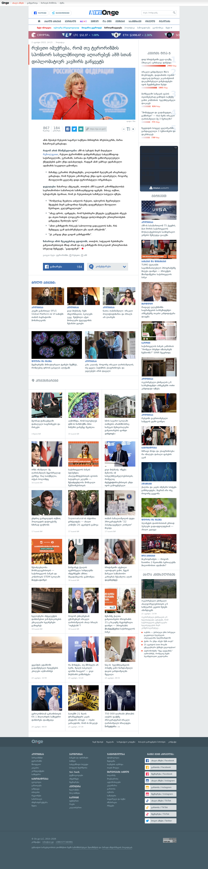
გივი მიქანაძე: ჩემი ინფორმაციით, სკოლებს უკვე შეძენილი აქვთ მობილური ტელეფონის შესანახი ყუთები (85, 306)
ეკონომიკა (158, 28)
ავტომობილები (114, 782)
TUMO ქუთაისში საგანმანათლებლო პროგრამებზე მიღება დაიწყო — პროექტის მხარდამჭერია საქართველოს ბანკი (158, 259)
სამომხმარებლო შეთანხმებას (85, 847)
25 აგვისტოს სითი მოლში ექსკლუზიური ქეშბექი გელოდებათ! (160, 645)
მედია (34, 806)
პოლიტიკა (129, 28)
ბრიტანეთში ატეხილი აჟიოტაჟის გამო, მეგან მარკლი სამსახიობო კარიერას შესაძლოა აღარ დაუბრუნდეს (120, 560)
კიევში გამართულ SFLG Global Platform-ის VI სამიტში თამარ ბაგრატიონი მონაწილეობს (49, 304)
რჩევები (110, 806)
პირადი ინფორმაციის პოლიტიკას (117, 847)
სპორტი (74, 797)
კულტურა (75, 786)
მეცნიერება (74, 782)
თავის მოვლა (113, 768)
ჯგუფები (41, 13)
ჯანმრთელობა (116, 754)
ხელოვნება (74, 790)
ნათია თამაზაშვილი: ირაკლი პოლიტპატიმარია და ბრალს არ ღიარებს (120, 303)
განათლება (37, 785)
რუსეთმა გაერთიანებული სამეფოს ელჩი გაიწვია (158, 408)
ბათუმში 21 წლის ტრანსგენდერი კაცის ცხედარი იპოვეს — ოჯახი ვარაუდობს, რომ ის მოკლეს (83, 706)
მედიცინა (111, 761)
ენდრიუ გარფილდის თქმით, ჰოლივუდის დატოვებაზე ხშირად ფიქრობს (46, 511)
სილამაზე (111, 775)
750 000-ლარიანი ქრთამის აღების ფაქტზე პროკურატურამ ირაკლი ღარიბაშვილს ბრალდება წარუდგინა (120, 706)
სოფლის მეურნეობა (78, 768)
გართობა (111, 789)
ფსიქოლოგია (113, 758)
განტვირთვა (32, 3)
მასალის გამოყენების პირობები (152, 742)
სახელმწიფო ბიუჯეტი (78, 764)
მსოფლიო (36, 764)
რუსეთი (76, 255)
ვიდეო (95, 21)
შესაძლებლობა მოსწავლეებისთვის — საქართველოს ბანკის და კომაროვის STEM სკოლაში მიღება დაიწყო (46, 560)
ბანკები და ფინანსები (78, 758)
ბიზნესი (72, 761)
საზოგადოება (143, 28)
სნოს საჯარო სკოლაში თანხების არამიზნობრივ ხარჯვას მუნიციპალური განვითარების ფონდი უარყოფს (120, 414)
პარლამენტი (37, 758)
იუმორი (110, 792)
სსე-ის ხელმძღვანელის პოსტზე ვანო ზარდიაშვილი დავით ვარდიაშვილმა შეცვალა (120, 657)
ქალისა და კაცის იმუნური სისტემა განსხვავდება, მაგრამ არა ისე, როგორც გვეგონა (158, 478)
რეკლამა (164, 21)
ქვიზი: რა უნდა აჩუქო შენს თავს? (158, 641)
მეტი (168, 28)
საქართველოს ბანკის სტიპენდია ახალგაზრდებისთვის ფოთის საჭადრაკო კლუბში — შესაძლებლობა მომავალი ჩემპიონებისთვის (83, 462)
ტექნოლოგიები (76, 775)
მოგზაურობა (112, 779)
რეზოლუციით (50, 154)
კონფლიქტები (38, 771)
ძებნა (62, 3)
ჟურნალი (70, 21)
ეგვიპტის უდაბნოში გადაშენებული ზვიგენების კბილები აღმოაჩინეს (46, 657)
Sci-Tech (74, 772)
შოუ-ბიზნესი (74, 793)
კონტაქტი (172, 742)
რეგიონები (36, 796)
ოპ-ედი (107, 21)
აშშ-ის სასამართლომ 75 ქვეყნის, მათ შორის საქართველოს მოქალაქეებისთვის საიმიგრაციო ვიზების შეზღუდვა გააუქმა (158, 219)
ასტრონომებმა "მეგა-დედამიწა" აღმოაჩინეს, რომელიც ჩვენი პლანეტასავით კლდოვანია (158, 653)
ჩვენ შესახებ (98, 742)
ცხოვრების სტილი (118, 772)
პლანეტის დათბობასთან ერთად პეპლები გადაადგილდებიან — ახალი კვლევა (158, 514)
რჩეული (150, 21)
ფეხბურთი (74, 801)
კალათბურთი (75, 807)
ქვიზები (120, 21)
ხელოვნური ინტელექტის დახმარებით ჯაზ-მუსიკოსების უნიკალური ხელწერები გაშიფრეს (46, 609)
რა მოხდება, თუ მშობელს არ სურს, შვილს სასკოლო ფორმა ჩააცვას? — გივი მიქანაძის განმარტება (83, 657)
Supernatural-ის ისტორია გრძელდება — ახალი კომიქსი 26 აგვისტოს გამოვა (83, 511)
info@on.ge (48, 842)
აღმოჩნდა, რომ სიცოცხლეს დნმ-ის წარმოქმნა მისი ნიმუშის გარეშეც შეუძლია (83, 414)
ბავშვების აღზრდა (115, 764)
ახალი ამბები (18, 3)
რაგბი (72, 804)
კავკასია (35, 768)
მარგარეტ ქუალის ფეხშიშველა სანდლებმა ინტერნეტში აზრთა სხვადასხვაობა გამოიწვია (83, 560)
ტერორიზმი (62, 255)
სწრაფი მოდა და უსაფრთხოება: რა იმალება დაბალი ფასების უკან (158, 442)
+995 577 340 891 (64, 842)
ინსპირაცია (112, 802)
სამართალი (37, 799)
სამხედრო (36, 774)
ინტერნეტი (74, 779)
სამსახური (111, 796)
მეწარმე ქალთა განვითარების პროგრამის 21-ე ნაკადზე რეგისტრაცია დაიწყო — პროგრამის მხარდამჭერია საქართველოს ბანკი (120, 609)
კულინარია (112, 785)
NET (83, 21)
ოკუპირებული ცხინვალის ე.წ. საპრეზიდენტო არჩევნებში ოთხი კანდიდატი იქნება (158, 373)
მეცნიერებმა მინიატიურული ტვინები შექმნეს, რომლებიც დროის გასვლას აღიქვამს (58, 350)
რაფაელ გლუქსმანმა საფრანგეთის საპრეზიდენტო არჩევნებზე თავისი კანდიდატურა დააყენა (158, 300)
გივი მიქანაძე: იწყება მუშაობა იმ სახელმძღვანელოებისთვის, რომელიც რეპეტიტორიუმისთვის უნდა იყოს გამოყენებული (120, 462)
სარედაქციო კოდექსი (126, 742)
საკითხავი (135, 21)
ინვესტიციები (62, 13)
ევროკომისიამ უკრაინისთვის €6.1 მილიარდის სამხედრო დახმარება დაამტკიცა (46, 706)
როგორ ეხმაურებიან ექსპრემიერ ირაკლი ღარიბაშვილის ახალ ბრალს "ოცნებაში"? (83, 609)
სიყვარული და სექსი (116, 799)
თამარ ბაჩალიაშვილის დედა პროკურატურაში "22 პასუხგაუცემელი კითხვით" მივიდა (120, 511)
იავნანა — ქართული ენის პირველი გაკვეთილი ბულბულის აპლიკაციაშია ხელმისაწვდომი (159, 635)
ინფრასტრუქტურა (40, 802)
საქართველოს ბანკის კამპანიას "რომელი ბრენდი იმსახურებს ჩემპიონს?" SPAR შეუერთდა (158, 337)
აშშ (85, 255)
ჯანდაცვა (36, 789)
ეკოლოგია (36, 782)
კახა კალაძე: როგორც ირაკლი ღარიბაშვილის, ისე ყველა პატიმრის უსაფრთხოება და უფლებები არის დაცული (111, 351)
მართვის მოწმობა (49, 3)
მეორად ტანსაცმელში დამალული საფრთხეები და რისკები (46, 414)
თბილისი (36, 792)
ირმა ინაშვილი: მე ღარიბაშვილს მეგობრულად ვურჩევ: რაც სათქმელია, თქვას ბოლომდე (46, 462)
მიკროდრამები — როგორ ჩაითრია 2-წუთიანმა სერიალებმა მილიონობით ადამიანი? (158, 550)
